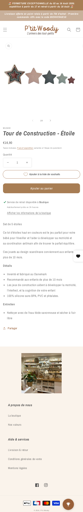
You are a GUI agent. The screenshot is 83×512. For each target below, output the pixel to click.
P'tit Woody (44, 510)
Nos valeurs (15, 424)
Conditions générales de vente (25, 459)
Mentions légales (17, 468)
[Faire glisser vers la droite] (50, 120)
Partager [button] (12, 328)
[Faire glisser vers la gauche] (32, 120)
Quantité (7, 154)
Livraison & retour (18, 450)
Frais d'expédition (25, 148)
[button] (5, 29)
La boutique (14, 415)
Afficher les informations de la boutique (29, 213)
